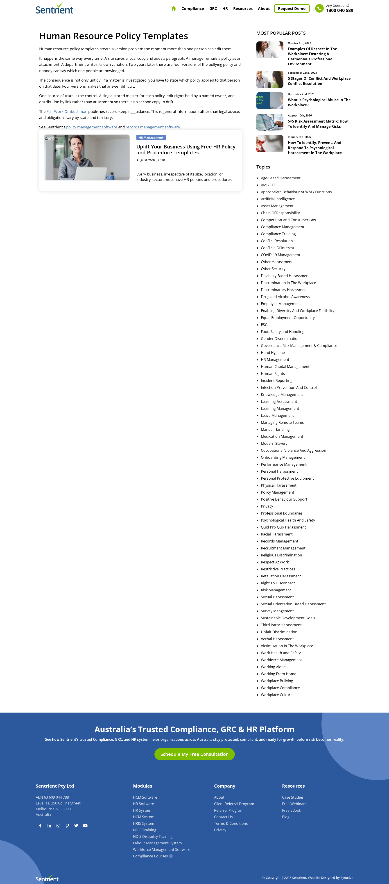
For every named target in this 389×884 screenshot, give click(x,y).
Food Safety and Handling (282, 331)
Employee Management (281, 303)
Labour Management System (157, 843)
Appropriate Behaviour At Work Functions (296, 191)
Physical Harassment (278, 485)
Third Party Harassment (281, 624)
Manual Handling (275, 429)
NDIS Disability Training (153, 836)
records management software (153, 127)
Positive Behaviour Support (284, 499)
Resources (243, 8)
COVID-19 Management (280, 254)
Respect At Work (275, 562)
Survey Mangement (277, 610)
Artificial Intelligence (278, 198)
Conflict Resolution (277, 240)
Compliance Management (282, 226)
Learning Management (280, 408)
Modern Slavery (274, 443)
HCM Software (145, 797)
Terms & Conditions (231, 823)
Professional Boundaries (282, 513)
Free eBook (291, 810)
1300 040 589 (339, 8)
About (264, 8)
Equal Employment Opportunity (288, 317)
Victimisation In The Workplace (287, 645)
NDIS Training (144, 829)
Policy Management (277, 492)
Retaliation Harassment (281, 576)
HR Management (275, 359)
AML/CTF (268, 184)
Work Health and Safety (281, 652)
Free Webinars (294, 803)
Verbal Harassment (277, 638)
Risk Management (276, 590)
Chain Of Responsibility (280, 212)
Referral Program (229, 810)
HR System (142, 810)
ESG (264, 324)
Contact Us (223, 816)
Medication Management (282, 436)
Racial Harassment (277, 534)
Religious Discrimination (281, 555)
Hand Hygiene (273, 352)
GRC (213, 8)
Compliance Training (278, 233)
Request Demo (292, 8)
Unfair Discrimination (279, 631)
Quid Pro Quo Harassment (283, 527)
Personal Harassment (279, 471)
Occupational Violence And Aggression (293, 450)
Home (174, 8)
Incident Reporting (276, 380)
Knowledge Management (282, 394)
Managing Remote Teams (282, 422)
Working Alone (273, 666)
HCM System (143, 816)
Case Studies (293, 797)
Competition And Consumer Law (288, 219)
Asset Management (277, 205)
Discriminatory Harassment (284, 289)
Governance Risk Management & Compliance (299, 345)
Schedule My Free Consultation (195, 754)
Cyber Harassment (277, 261)
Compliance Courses (150, 856)
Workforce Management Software (161, 849)
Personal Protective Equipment (287, 478)
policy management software (91, 127)
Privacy (267, 506)
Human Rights (273, 373)
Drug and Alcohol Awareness (285, 296)
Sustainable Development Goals (288, 617)
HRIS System (143, 823)
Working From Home (278, 673)
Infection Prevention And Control (289, 387)
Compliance (192, 8)
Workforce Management (281, 659)
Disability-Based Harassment (285, 275)
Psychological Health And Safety (288, 520)
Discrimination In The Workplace (288, 282)
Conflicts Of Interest (277, 247)
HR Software (143, 803)
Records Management (279, 541)
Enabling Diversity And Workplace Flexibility (297, 310)
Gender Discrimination (280, 338)
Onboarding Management (283, 457)
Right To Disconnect (278, 583)
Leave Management (277, 415)
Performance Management (284, 464)
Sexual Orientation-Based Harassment (293, 603)
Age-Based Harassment (281, 177)
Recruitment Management (283, 548)
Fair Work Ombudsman (67, 111)
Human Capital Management (285, 366)
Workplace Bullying (277, 680)
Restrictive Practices (278, 569)
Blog (285, 816)
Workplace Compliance (280, 687)
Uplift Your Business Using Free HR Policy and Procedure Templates (185, 149)
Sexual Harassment (277, 597)
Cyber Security (273, 268)
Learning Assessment (279, 401)
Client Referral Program (234, 803)
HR (225, 8)
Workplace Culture (276, 694)
